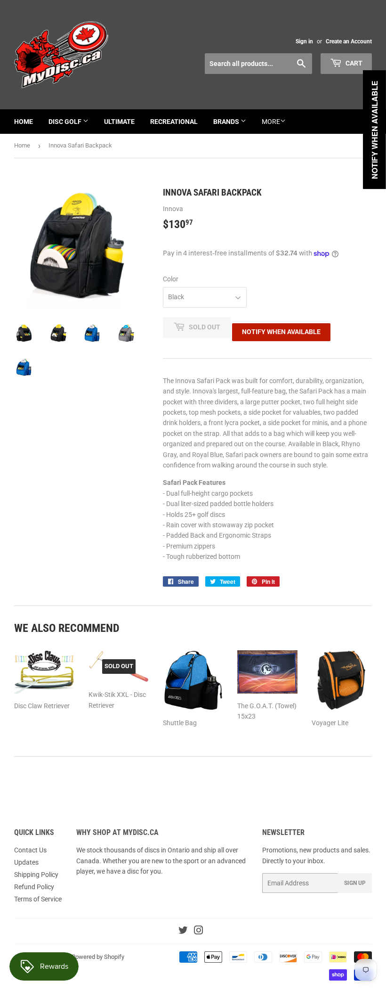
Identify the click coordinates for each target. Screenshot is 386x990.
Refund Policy (34, 887)
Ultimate (119, 121)
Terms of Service (38, 899)
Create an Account (349, 41)
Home (23, 121)
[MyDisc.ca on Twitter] (183, 931)
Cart (353, 63)
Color (170, 279)
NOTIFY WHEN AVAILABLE (281, 331)
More (271, 121)
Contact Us (30, 850)
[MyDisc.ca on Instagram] (198, 931)
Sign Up (355, 883)
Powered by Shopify (98, 956)
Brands (227, 121)
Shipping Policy (36, 874)
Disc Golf (65, 121)
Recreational (174, 121)
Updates (26, 862)
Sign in (304, 41)
